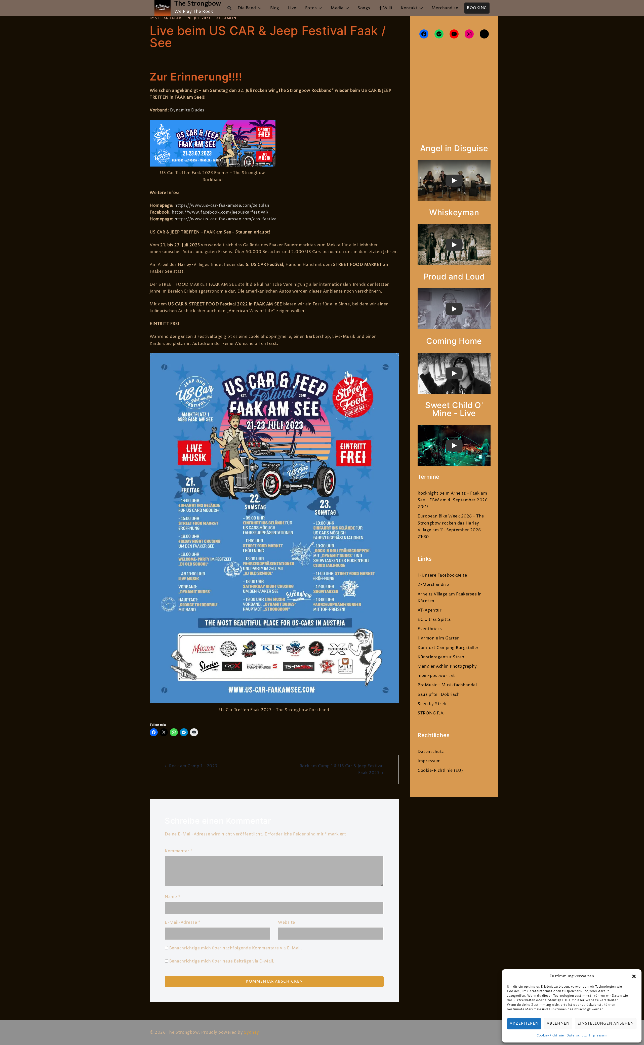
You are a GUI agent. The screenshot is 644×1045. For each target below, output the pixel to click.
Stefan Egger (168, 18)
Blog (274, 8)
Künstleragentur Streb (441, 657)
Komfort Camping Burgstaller (448, 648)
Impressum (598, 1035)
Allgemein (226, 18)
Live (292, 8)
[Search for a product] (229, 8)
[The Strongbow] (162, 8)
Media (337, 8)
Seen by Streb (432, 704)
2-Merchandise (433, 584)
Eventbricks (430, 629)
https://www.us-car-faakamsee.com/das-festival (226, 219)
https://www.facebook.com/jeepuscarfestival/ (220, 212)
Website (286, 922)
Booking (477, 8)
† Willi (385, 8)
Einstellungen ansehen (606, 1023)
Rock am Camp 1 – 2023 (193, 766)
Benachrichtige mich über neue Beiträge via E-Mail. (221, 961)
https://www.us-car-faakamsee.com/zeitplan (222, 205)
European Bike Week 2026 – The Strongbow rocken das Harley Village (451, 523)
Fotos (311, 8)
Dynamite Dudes (187, 110)
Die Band (247, 8)
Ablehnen (558, 1023)
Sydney (251, 1032)
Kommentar (179, 851)
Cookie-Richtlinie (550, 1035)
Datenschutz (577, 1035)
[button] (633, 976)
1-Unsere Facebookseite (442, 575)
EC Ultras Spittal (435, 619)
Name (172, 897)
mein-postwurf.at (436, 675)
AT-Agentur (429, 610)
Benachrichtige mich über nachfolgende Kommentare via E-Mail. (235, 948)
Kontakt (409, 8)
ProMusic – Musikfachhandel (447, 685)
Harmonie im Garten (439, 638)
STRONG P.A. (431, 713)
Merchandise (445, 8)
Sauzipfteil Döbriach (439, 694)
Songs (363, 8)
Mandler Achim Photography (447, 666)
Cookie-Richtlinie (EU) (440, 770)
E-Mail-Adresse (182, 922)
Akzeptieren (524, 1023)
